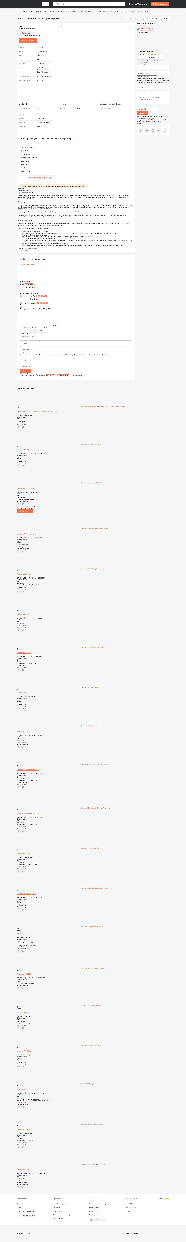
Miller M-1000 (22, 1089)
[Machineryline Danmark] (28, 4)
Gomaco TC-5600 (24, 974)
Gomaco (40, 47)
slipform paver (42, 55)
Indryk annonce (25, 511)
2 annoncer (29, 283)
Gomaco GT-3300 (24, 1051)
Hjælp (19, 1207)
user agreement (63, 374)
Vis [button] (34, 296)
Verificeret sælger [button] (26, 281)
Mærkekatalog (58, 1218)
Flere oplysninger (143, 62)
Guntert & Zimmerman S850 (28, 770)
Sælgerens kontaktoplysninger (27, 1211)
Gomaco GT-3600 (24, 450)
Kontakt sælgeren (28, 40)
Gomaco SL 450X (24, 1129)
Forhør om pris (26, 33)
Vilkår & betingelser (59, 1204)
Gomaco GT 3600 (24, 1170)
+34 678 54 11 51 (41, 296)
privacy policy (50, 374)
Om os (19, 1204)
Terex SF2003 (22, 934)
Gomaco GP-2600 (24, 574)
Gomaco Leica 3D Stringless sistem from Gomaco (37, 411)
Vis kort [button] (55, 325)
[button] (130, 18)
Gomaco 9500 (22, 693)
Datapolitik (56, 1207)
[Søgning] (55, 4)
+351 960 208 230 (42, 303)
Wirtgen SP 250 (23, 1012)
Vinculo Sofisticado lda (27, 264)
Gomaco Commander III (26, 488)
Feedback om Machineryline (62, 1215)
